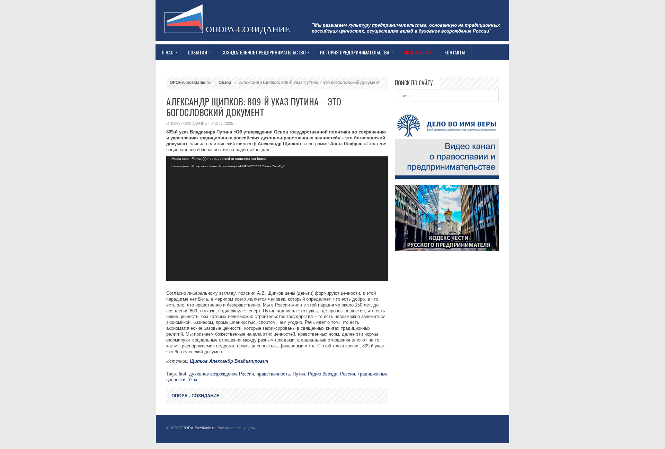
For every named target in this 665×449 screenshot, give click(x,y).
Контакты (454, 52)
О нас (165, 53)
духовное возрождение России (221, 374)
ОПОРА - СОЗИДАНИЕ (186, 123)
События (194, 53)
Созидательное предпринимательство (260, 53)
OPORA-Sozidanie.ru (190, 82)
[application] (277, 218)
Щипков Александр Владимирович (229, 361)
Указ (192, 379)
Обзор (225, 82)
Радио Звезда (322, 374)
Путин (299, 374)
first (182, 374)
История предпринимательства (351, 53)
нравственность (273, 374)
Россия (347, 374)
